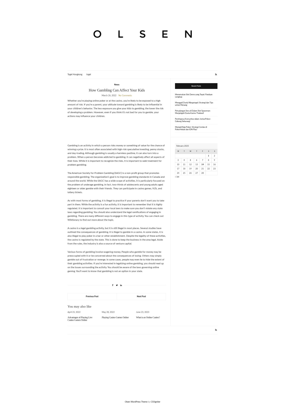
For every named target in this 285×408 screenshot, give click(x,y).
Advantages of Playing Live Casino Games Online (80, 318)
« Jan (177, 177)
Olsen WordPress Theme (136, 402)
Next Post (141, 297)
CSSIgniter (155, 402)
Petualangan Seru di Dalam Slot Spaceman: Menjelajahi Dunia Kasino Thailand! (192, 112)
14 (202, 165)
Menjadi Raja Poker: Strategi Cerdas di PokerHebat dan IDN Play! (191, 128)
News (116, 85)
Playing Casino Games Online (115, 317)
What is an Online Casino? (148, 317)
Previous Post (92, 297)
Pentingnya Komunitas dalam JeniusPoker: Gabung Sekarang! (193, 120)
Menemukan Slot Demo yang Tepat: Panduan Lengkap (193, 96)
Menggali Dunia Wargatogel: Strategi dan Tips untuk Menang (194, 104)
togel (88, 75)
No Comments (125, 96)
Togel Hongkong (75, 75)
